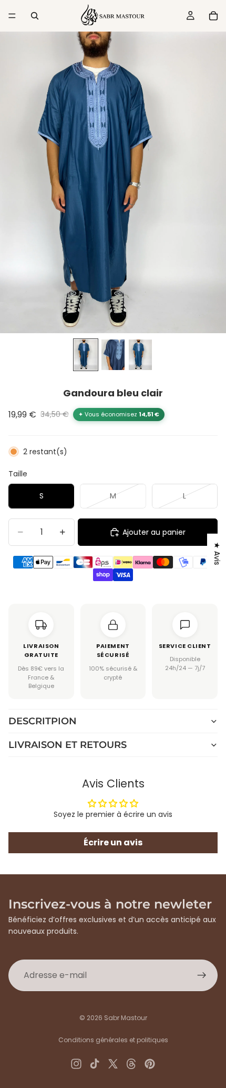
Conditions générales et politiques (113, 1039)
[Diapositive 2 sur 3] (113, 355)
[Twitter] (113, 1063)
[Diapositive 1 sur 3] (85, 355)
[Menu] (12, 16)
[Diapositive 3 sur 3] (140, 355)
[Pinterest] (149, 1063)
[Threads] (131, 1063)
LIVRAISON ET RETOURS (67, 745)
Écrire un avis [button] (113, 842)
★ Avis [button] (217, 553)
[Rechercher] (34, 15)
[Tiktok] (94, 1063)
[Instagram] (76, 1063)
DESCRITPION (42, 721)
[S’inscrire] (202, 975)
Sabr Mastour (125, 1017)
